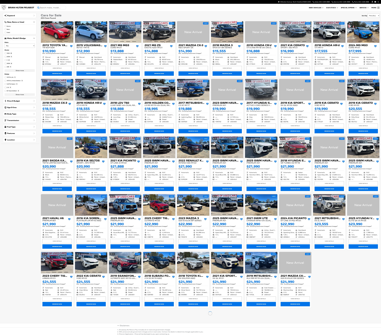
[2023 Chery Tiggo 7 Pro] (57, 262)
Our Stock (331, 7)
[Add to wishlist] (71, 46)
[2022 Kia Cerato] (91, 262)
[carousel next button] (71, 32)
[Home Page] (3, 7)
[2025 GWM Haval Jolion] (159, 147)
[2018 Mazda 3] (227, 32)
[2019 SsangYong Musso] (125, 262)
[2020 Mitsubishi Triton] (227, 320)
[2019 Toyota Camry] (159, 320)
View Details (57, 68)
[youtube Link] (375, 2)
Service (363, 7)
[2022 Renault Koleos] (193, 147)
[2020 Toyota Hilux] (91, 320)
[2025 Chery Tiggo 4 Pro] (159, 205)
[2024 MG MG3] (363, 32)
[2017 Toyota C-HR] (295, 320)
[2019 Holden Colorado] (159, 89)
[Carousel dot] (48, 41)
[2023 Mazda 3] (193, 205)
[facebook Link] (372, 2)
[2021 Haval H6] (57, 205)
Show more (20, 70)
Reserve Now (57, 73)
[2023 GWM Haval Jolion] (227, 89)
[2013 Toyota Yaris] (57, 32)
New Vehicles (315, 7)
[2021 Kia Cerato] (295, 32)
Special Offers (348, 7)
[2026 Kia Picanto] (57, 320)
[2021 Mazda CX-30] (295, 262)
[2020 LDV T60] (125, 320)
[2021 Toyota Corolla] (329, 320)
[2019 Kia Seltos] (91, 147)
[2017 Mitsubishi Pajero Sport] (363, 262)
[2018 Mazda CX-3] (57, 89)
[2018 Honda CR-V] (261, 32)
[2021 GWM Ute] (261, 205)
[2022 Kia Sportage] (329, 262)
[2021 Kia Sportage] (227, 262)
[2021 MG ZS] (159, 32)
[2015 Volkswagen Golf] (91, 32)
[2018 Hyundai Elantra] (295, 147)
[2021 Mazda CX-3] (193, 32)
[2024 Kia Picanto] (295, 205)
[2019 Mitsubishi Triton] (261, 262)
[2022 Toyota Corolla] (193, 320)
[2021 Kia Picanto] (125, 147)
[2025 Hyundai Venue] (363, 205)
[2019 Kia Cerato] (329, 89)
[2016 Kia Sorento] (91, 205)
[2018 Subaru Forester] (159, 262)
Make (6, 42)
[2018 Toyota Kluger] (193, 262)
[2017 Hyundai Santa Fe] (261, 89)
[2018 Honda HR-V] (329, 32)
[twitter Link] (378, 2)
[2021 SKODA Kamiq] (57, 147)
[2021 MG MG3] (125, 32)
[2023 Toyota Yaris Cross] (363, 320)
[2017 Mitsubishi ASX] (193, 89)
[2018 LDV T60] (125, 89)
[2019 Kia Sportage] (295, 89)
